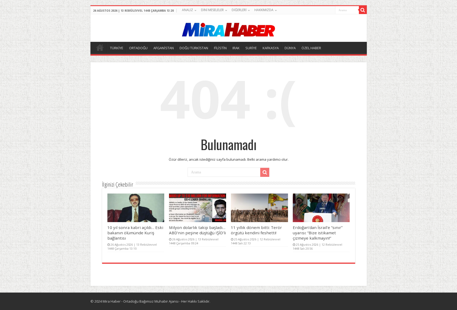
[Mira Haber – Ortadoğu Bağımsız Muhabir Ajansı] (228, 28)
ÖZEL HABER (311, 48)
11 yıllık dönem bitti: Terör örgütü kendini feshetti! (256, 230)
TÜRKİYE (116, 48)
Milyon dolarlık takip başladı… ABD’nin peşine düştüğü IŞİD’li (197, 230)
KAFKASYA (271, 48)
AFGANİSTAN (163, 48)
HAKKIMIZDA (263, 10)
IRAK (236, 48)
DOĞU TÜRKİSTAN (194, 48)
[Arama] (363, 10)
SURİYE (251, 48)
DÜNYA (290, 48)
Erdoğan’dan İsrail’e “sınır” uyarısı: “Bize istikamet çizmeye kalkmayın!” (317, 233)
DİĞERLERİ (239, 10)
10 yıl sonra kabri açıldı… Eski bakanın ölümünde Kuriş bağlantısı (135, 233)
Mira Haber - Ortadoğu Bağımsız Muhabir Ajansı (141, 301)
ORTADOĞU (138, 48)
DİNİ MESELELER (212, 10)
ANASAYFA (100, 47)
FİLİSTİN (220, 48)
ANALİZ (187, 10)
